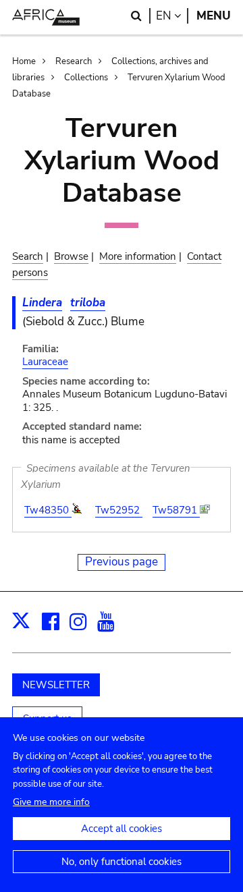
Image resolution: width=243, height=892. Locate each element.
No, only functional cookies (121, 861)
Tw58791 (176, 510)
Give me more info (51, 802)
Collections (86, 78)
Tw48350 (48, 510)
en (172, 16)
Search (27, 256)
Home (24, 61)
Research (73, 61)
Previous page (121, 561)
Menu (213, 16)
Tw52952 (118, 510)
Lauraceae (45, 361)
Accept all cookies (121, 828)
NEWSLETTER (56, 685)
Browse (71, 256)
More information (137, 256)
